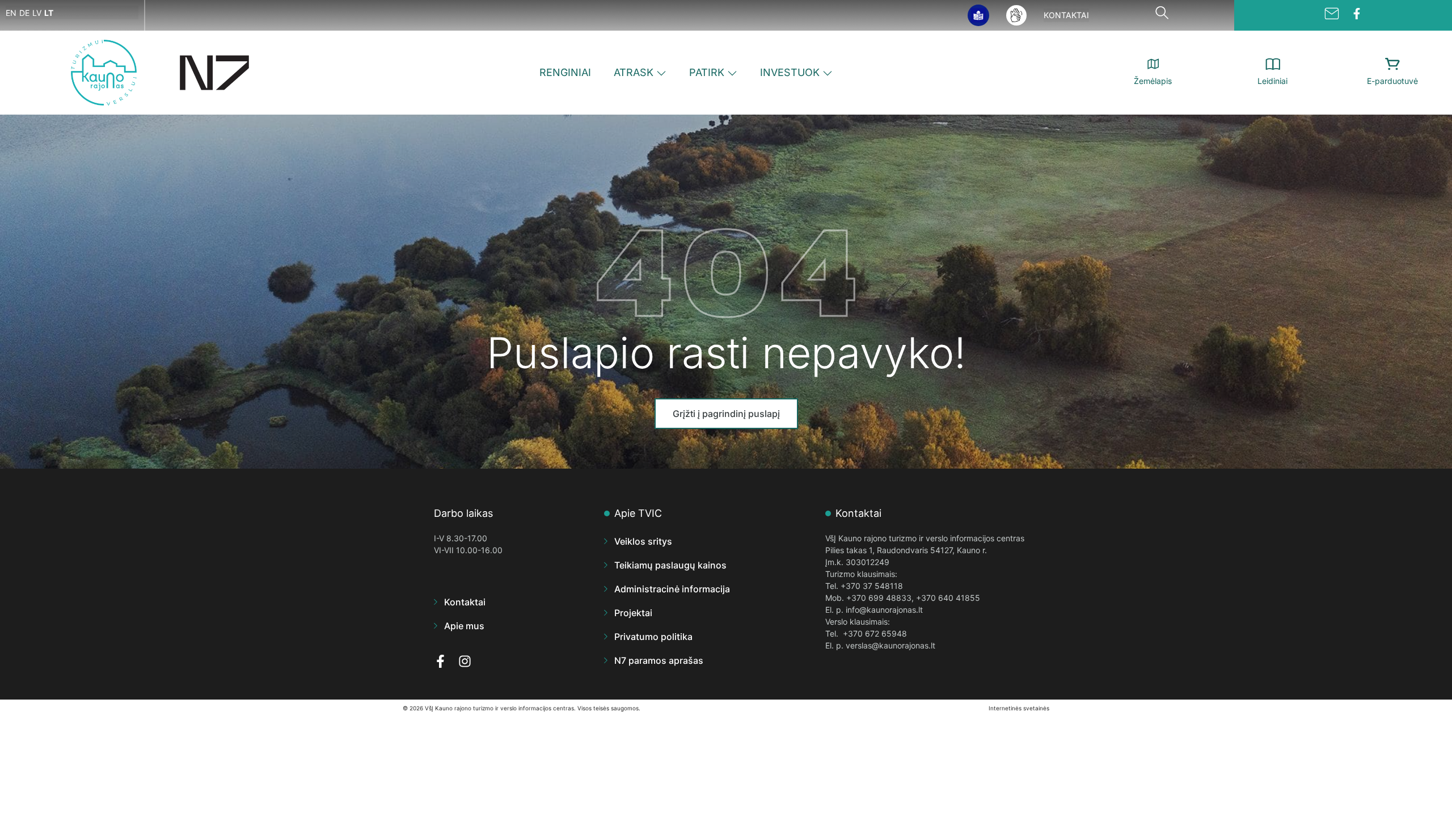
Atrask (633, 72)
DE (24, 13)
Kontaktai (1066, 15)
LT (48, 13)
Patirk (706, 72)
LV (36, 13)
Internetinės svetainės (1019, 708)
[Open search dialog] (1161, 15)
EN (11, 13)
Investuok (790, 72)
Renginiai (565, 72)
